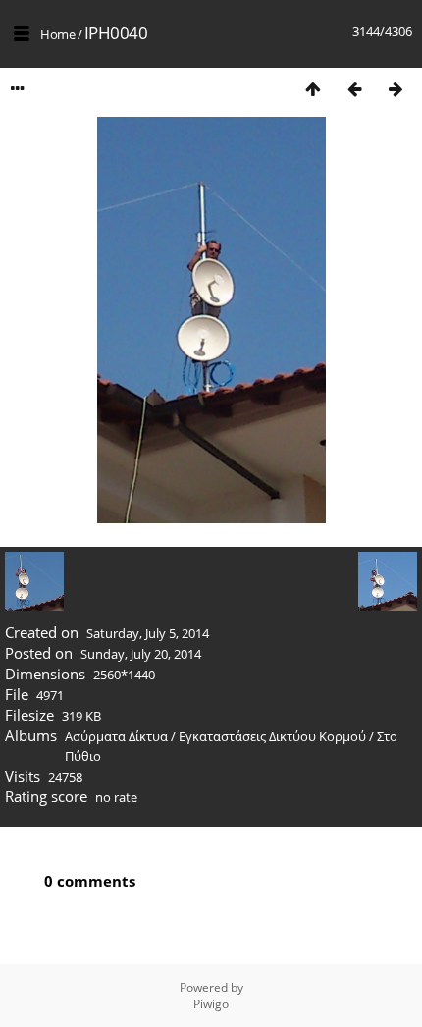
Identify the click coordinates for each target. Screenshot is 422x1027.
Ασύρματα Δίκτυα (116, 736)
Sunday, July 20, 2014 (140, 654)
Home (57, 34)
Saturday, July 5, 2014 (147, 633)
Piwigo (211, 1004)
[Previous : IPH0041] (354, 89)
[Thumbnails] (313, 89)
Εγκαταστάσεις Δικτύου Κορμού (272, 736)
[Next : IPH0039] (395, 89)
